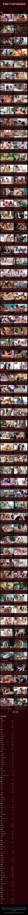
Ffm (7, 790)
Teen (7, 881)
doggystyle (25, 267)
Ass (7, 727)
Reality (7, 857)
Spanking (7, 872)
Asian (7, 725)
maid (2, 372)
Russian (7, 862)
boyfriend (16, 175)
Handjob (7, 807)
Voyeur (7, 894)
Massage (7, 831)
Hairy (7, 805)
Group (7, 801)
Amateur (7, 720)
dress (9, 697)
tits (13, 59)
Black (7, 740)
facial (24, 302)
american (16, 209)
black (21, 244)
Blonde (7, 742)
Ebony (7, 779)
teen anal (25, 198)
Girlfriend (7, 799)
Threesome (7, 883)
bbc (15, 256)
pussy (12, 24)
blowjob (7, 35)
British (7, 746)
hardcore (25, 24)
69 (1, 128)
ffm (6, 24)
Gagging (7, 796)
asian (21, 117)
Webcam (7, 899)
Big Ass (7, 733)
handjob (25, 35)
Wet (7, 901)
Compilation (7, 757)
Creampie (7, 762)
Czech (7, 766)
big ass (17, 24)
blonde (3, 24)
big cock (18, 488)
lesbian (23, 337)
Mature (7, 836)
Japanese (7, 818)
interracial (10, 360)
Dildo (7, 773)
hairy (21, 70)
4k (1, 24)
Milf (7, 838)
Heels (7, 809)
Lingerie (7, 827)
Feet (7, 786)
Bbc (7, 731)
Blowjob (7, 744)
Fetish (7, 788)
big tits (3, 35)
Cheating (7, 753)
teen (11, 163)
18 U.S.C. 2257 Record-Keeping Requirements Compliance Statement (14, 906)
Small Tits (7, 868)
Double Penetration (7, 775)
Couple (7, 760)
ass (15, 47)
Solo (7, 870)
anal (15, 35)
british (10, 325)
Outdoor (7, 846)
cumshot (21, 24)
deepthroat (24, 360)
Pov (7, 851)
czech (10, 395)
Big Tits (7, 738)
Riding (7, 859)
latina (9, 615)
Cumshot (7, 764)
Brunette (7, 749)
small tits (12, 499)
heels (9, 24)
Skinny (7, 866)
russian (9, 82)
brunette (21, 302)
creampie (4, 93)
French (7, 792)
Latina (7, 823)
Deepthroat (7, 770)
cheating (25, 47)
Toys (7, 885)
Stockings (7, 875)
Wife (7, 903)
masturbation (20, 93)
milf (11, 117)
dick (3, 198)
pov (23, 244)
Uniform (7, 890)
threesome (16, 117)
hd (11, 47)
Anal (7, 723)
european (8, 47)
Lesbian (7, 825)
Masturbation (7, 833)
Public (7, 853)
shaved (10, 59)
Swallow (7, 877)
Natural (7, 842)
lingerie (11, 430)
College (7, 755)
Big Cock (7, 736)
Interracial (7, 814)
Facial (7, 783)
